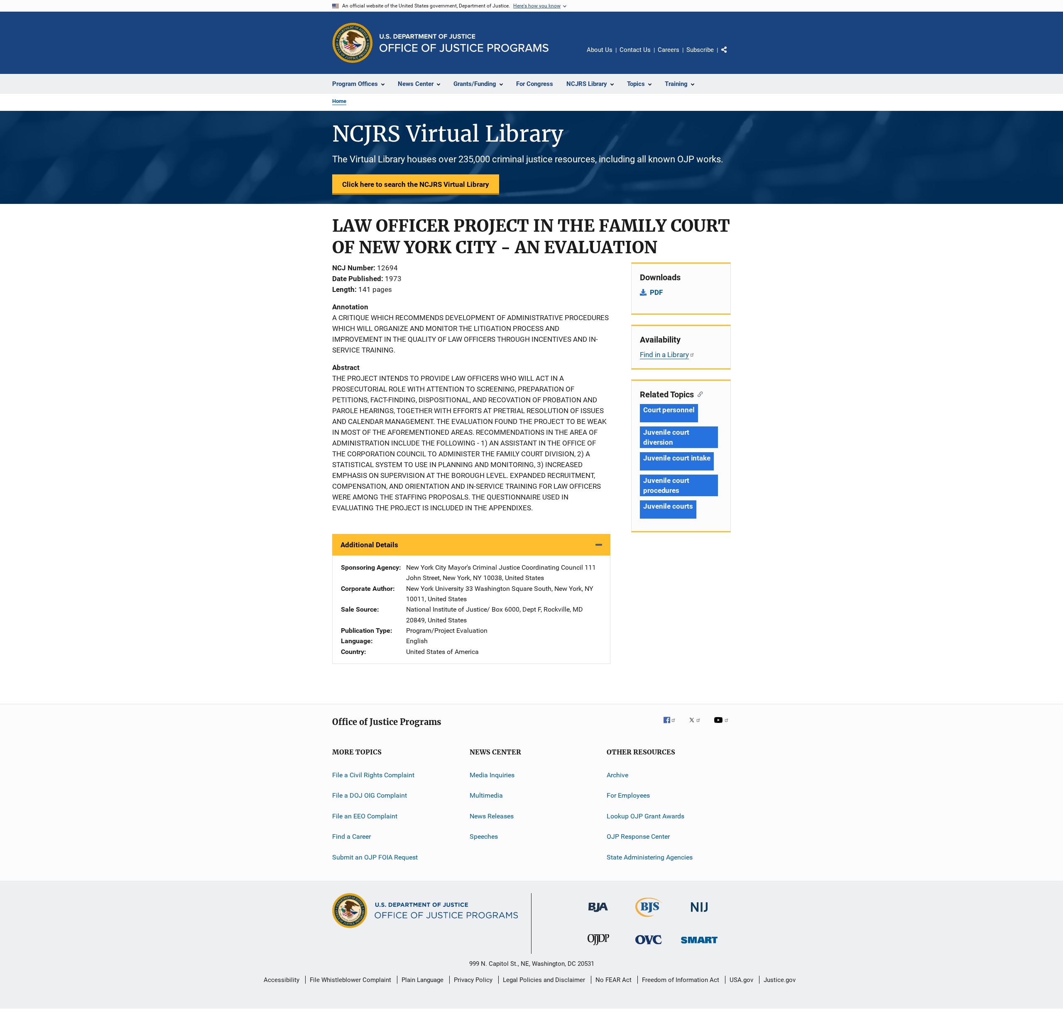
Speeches (484, 836)
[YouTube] (722, 726)
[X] (697, 726)
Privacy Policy (473, 980)
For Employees (628, 795)
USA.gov (741, 980)
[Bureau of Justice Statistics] (648, 918)
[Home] (464, 43)
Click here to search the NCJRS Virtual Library (415, 184)
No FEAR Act (613, 980)
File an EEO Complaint (364, 816)
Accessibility (281, 980)
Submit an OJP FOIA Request (375, 857)
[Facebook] (673, 726)
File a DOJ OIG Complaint (369, 795)
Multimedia (486, 795)
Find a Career (351, 836)
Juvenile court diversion (666, 437)
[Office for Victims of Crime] (648, 946)
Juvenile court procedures (666, 485)
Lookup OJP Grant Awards (645, 816)
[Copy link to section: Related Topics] (698, 393)
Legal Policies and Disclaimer (544, 980)
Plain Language (422, 980)
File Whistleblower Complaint (350, 980)
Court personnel (669, 410)
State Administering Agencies (650, 857)
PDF (656, 292)
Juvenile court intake (676, 458)
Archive (617, 775)
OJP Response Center (638, 836)
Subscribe (700, 50)
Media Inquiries (492, 775)
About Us (599, 50)
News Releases (492, 816)
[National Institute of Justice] (699, 913)
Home (339, 101)
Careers (668, 50)
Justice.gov (780, 980)
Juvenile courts (668, 506)
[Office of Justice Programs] (352, 42)
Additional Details (369, 545)
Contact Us (635, 50)
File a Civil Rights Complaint (373, 775)
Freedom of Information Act (680, 980)
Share (730, 55)
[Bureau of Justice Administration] (598, 913)
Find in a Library (664, 354)
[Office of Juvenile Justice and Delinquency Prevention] (598, 947)
